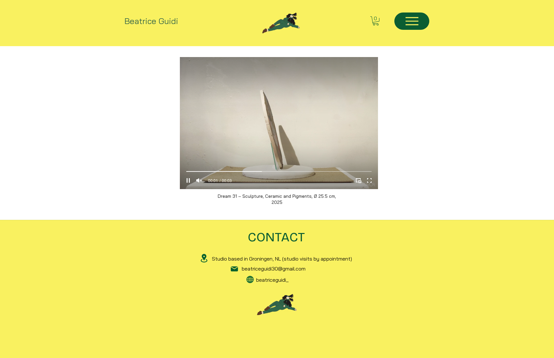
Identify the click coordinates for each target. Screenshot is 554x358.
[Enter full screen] (369, 180)
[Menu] (411, 21)
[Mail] (234, 269)
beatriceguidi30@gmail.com (274, 268)
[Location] (204, 258)
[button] (375, 21)
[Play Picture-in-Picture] (358, 180)
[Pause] (188, 180)
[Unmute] (199, 180)
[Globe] (250, 279)
